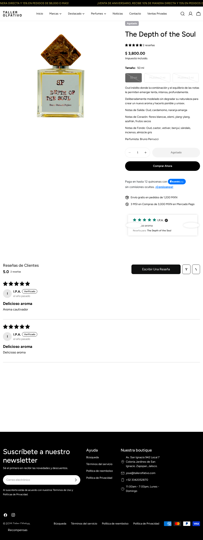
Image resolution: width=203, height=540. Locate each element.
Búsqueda (92, 457)
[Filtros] (186, 269)
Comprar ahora (162, 166)
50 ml (136, 79)
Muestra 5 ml (188, 79)
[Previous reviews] (134, 225)
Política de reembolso (99, 471)
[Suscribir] (76, 480)
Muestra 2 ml (159, 79)
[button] (134, 45)
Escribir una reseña (156, 269)
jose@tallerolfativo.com (140, 473)
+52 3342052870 (137, 480)
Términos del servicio (99, 464)
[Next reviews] (191, 225)
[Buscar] (183, 14)
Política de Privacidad (99, 478)
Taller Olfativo (21, 523)
